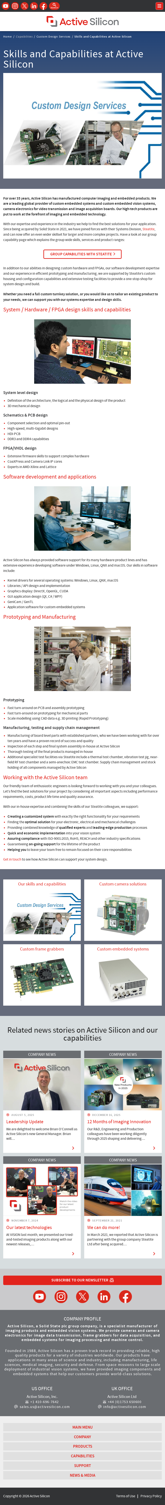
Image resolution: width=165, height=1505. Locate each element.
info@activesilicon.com (124, 1407)
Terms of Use (125, 1496)
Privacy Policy (151, 1496)
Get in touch (12, 859)
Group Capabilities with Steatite (81, 254)
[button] (54, 6)
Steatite (148, 229)
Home (7, 36)
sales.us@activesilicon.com (45, 1407)
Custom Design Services (54, 36)
